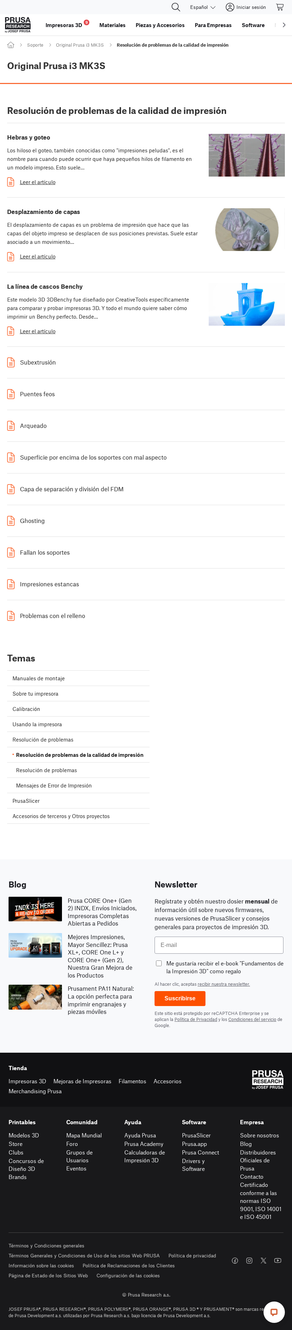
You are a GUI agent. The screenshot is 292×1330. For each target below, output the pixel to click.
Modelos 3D (24, 1135)
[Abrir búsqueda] (176, 7)
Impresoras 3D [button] (67, 24)
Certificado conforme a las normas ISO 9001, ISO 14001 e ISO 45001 (260, 1200)
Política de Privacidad (195, 1019)
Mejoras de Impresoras (82, 1081)
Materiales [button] (112, 25)
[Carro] (280, 7)
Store (15, 1143)
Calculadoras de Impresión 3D (144, 1156)
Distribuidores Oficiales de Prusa (258, 1160)
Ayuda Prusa (140, 1135)
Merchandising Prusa (35, 1091)
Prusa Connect (200, 1152)
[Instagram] (249, 1260)
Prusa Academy (143, 1143)
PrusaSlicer (196, 1135)
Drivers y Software (193, 1164)
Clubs (16, 1152)
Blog (246, 1143)
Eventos (76, 1168)
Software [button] (253, 25)
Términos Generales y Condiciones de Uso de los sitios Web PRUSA (84, 1255)
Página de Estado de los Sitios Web (48, 1275)
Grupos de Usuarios (79, 1156)
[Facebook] (235, 1260)
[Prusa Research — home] (18, 25)
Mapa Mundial (84, 1135)
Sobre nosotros (259, 1135)
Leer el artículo (38, 182)
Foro (72, 1143)
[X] (263, 1260)
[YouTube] (277, 1260)
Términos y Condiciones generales (46, 1245)
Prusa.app (194, 1143)
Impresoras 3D (27, 1081)
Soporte (35, 45)
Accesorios (167, 1081)
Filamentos (132, 1081)
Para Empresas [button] (213, 25)
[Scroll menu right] (284, 25)
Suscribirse (180, 998)
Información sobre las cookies (41, 1265)
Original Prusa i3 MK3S (80, 45)
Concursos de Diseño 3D (26, 1164)
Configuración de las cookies (128, 1275)
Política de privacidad (192, 1255)
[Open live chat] (274, 1312)
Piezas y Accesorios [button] (160, 25)
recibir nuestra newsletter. (224, 984)
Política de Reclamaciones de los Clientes (129, 1265)
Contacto (252, 1176)
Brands (18, 1176)
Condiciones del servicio (252, 1019)
